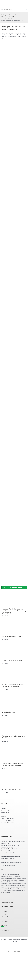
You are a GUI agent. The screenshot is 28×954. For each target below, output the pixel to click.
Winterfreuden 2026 (8, 712)
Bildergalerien (8, 18)
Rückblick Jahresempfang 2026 (12, 660)
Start (2, 18)
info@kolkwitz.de (9, 822)
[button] (14, 587)
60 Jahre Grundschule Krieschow (12, 636)
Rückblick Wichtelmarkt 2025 (11, 789)
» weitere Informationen (7, 902)
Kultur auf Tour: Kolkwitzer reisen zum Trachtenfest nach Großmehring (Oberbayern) (14, 611)
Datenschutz (17, 951)
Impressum (10, 951)
